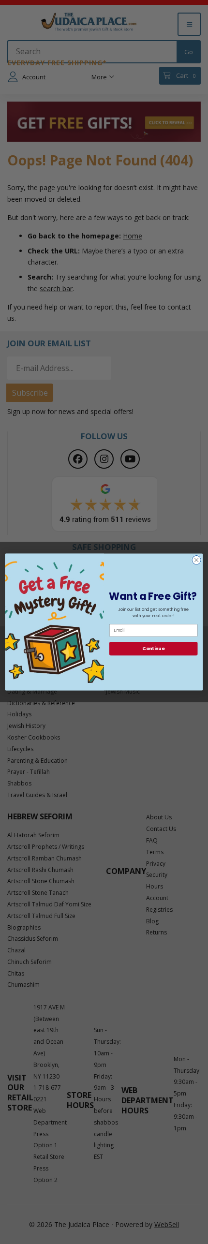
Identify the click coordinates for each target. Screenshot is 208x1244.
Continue (153, 648)
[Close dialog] (196, 560)
